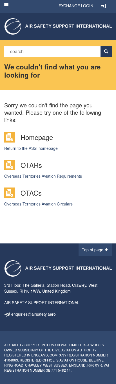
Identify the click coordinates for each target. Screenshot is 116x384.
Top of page (93, 249)
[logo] (58, 268)
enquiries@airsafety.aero (33, 314)
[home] (58, 26)
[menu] (6, 6)
